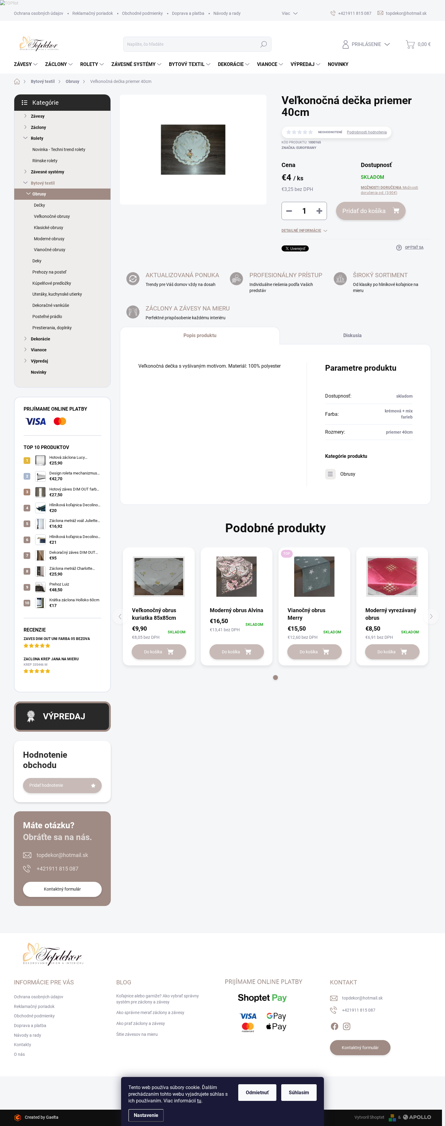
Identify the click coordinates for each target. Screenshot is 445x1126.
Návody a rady (227, 13)
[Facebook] (334, 1025)
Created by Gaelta (41, 1117)
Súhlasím (299, 1092)
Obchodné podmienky (142, 13)
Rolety (37, 138)
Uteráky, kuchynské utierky (57, 294)
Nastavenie (146, 1115)
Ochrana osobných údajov (38, 13)
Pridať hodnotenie (46, 785)
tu (199, 1101)
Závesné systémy (47, 171)
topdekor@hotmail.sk (62, 855)
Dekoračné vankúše (50, 305)
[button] (275, 677)
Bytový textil (43, 183)
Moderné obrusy (49, 238)
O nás (19, 1054)
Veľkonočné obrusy (52, 216)
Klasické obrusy (48, 227)
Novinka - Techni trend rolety (58, 149)
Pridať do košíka (364, 211)
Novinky (38, 372)
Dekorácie (40, 338)
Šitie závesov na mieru (137, 1034)
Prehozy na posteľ (49, 272)
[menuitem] (26, 64)
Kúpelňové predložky (51, 283)
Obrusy (39, 194)
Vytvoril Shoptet (369, 1117)
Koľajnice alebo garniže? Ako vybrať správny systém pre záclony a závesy (157, 998)
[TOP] (314, 576)
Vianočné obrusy (49, 249)
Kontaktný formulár (62, 889)
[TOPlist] (9, 2)
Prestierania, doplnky (52, 327)
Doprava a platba (188, 13)
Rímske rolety (45, 160)
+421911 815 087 (57, 868)
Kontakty (22, 1044)
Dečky (39, 205)
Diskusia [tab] (352, 335)
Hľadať (263, 44)
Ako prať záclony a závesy (140, 1023)
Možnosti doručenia (389, 190)
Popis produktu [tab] (199, 335)
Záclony (38, 127)
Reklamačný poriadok (92, 13)
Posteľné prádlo (47, 316)
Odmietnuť (257, 1092)
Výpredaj (39, 361)
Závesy (37, 116)
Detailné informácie (301, 230)
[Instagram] (346, 1025)
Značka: (299, 148)
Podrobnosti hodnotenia (367, 132)
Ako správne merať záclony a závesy (150, 1012)
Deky (36, 260)
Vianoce (39, 349)
